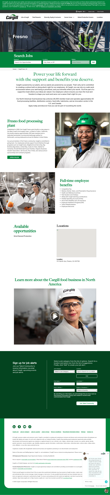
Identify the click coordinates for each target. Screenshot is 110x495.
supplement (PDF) (78, 459)
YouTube (24, 426)
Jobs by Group (45, 432)
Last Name (79, 381)
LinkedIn (14, 426)
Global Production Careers (85, 17)
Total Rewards (36, 17)
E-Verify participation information (42, 463)
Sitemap (83, 432)
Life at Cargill (25, 17)
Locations (100, 17)
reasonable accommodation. (25, 468)
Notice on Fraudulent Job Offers (51, 7)
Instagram (29, 426)
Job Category (57, 368)
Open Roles (14, 157)
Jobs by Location (35, 432)
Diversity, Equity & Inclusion (52, 17)
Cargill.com (16, 432)
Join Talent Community (87, 403)
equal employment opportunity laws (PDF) (58, 459)
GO (93, 62)
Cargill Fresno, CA (22, 69)
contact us (23, 7)
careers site (39, 5)
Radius (74, 59)
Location (45, 59)
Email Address (58, 387)
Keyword (16, 59)
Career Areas (68, 17)
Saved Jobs (91, 11)
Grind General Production (22, 236)
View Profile (100, 11)
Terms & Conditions (56, 432)
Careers (14, 69)
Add (87, 376)
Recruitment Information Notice (63, 395)
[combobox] (56, 62)
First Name (57, 381)
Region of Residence (82, 387)
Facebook (19, 426)
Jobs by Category (24, 432)
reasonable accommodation (29, 459)
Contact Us (90, 432)
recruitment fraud (67, 478)
